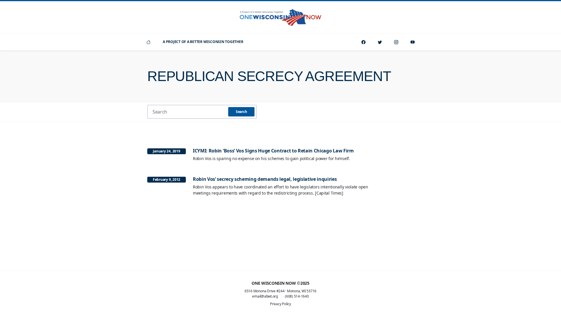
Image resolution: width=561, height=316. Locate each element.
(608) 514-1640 (297, 296)
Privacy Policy (280, 303)
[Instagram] (396, 42)
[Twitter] (380, 42)
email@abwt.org (265, 296)
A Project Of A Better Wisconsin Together (203, 41)
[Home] (148, 42)
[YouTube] (412, 42)
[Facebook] (363, 42)
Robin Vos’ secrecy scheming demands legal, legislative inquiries (265, 179)
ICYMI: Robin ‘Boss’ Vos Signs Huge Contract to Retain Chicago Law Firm (273, 150)
